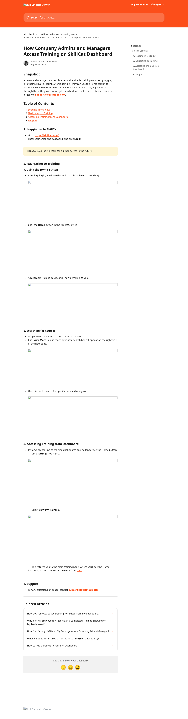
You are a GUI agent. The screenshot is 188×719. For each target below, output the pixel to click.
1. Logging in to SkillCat (144, 55)
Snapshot (136, 45)
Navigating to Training (40, 113)
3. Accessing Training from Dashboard (146, 67)
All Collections (30, 34)
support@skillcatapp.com (50, 94)
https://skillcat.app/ (47, 135)
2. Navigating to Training (145, 60)
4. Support (138, 74)
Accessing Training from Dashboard (48, 116)
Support (32, 120)
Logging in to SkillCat (39, 109)
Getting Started (70, 34)
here (79, 570)
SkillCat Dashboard (50, 34)
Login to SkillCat (139, 5)
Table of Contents (139, 50)
